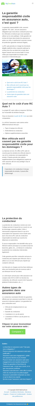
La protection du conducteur (15, 92)
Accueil (6, 392)
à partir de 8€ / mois (20, 116)
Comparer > (17, 331)
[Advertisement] (17, 196)
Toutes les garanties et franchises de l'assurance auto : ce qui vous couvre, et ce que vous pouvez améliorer (16, 366)
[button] (32, 3)
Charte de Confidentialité (18, 394)
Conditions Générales (17, 392)
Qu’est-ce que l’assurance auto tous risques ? (17, 379)
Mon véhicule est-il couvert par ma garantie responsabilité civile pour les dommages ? (19, 87)
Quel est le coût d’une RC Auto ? (17, 82)
